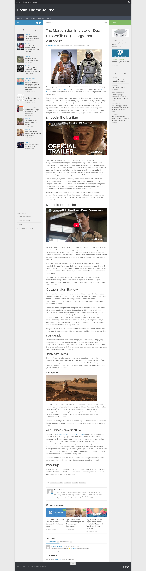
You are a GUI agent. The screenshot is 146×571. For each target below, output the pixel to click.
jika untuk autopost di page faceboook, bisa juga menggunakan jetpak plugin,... (120, 119)
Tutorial (32, 18)
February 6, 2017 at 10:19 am (71, 546)
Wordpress (28, 80)
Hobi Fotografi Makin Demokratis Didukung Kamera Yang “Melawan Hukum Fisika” (32, 70)
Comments (53, 542)
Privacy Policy (26, 2)
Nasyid (49, 18)
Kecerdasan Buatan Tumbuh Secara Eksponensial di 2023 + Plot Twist (32, 48)
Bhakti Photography (25, 220)
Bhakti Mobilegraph (25, 216)
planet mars (67, 482)
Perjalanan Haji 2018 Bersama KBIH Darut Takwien (31, 122)
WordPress (41, 18)
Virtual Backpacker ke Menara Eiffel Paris (32, 145)
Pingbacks (66, 542)
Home (18, 2)
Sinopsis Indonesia (56, 546)
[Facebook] (37, 23)
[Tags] (124, 73)
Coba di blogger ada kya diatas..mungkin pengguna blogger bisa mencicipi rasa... (120, 108)
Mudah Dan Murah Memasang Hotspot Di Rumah (119, 43)
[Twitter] (40, 23)
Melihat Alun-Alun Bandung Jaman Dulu (31, 59)
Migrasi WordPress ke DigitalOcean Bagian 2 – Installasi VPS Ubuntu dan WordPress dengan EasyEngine (95, 524)
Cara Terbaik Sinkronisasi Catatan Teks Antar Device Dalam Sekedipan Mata (55, 523)
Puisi (26, 18)
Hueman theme (41, 566)
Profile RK (21, 224)
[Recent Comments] (116, 73)
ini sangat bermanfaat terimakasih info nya (119, 80)
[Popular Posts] (35, 30)
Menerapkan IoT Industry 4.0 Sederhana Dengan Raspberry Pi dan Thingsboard (32, 110)
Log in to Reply (55, 551)
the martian (82, 482)
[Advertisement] (30, 179)
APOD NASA (63, 89)
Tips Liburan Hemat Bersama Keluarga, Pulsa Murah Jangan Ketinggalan (75, 523)
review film (75, 482)
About (35, 2)
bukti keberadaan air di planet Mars (71, 434)
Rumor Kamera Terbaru (26, 228)
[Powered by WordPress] (24, 566)
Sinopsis (73, 548)
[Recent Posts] (23, 30)
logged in (58, 560)
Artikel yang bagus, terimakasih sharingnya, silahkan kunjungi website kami (120, 97)
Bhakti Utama (52, 46)
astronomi (53, 482)
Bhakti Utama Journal (36, 10)
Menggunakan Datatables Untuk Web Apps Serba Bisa (32, 98)
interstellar (60, 482)
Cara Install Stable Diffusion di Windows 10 (32, 37)
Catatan (20, 18)
